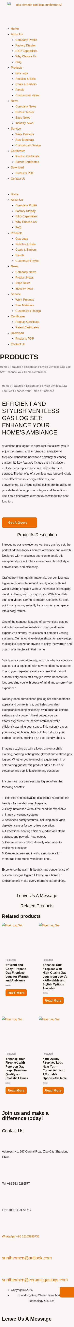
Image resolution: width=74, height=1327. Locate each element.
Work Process (24, 134)
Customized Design (28, 145)
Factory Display (25, 45)
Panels (19, 89)
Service (16, 128)
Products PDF (24, 173)
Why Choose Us (26, 56)
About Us (17, 34)
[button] (37, 188)
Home (15, 28)
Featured (15, 366)
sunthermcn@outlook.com (27, 1257)
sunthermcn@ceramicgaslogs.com (35, 1279)
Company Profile (26, 39)
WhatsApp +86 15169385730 (20, 1236)
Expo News (22, 117)
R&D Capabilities (26, 50)
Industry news (24, 123)
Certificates (18, 151)
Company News (25, 106)
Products (16, 67)
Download (17, 167)
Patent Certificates (27, 162)
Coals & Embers (26, 84)
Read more (16, 992)
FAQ (18, 62)
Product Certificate (27, 156)
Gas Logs (21, 73)
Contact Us (18, 178)
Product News (24, 112)
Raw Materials (24, 139)
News (14, 100)
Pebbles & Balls (25, 78)
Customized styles (27, 95)
